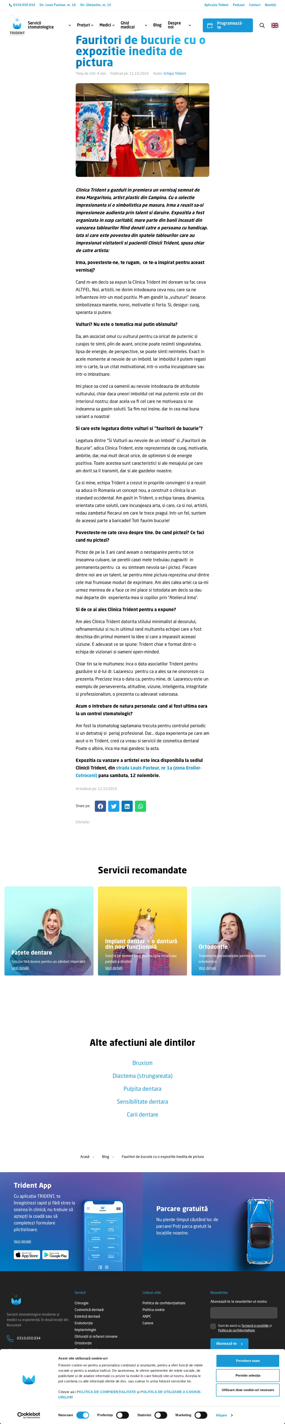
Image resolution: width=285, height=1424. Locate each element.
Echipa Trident (175, 74)
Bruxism (142, 1063)
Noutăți (270, 5)
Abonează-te (226, 1344)
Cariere (147, 1323)
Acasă (84, 1157)
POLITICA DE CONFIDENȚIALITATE (106, 1392)
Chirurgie (82, 1303)
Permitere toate (248, 1361)
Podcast (239, 5)
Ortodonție (83, 1343)
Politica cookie (153, 1310)
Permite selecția (248, 1375)
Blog (157, 25)
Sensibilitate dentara (142, 1102)
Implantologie (85, 1330)
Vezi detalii (20, 968)
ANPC (146, 1317)
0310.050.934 (24, 5)
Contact (255, 5)
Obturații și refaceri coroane (96, 1337)
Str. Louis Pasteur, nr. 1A (57, 5)
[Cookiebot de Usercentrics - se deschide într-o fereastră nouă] (28, 1415)
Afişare (221, 1415)
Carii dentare (142, 1115)
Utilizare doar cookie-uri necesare (248, 1390)
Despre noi (174, 25)
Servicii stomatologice (41, 25)
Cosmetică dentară (89, 1310)
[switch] (122, 1415)
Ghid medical (128, 25)
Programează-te (230, 26)
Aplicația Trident (216, 5)
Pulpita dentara (142, 1089)
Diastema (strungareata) (143, 1076)
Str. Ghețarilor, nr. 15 (95, 5)
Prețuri (83, 25)
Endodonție (84, 1323)
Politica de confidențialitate (163, 1303)
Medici (105, 25)
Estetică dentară (87, 1317)
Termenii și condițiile (255, 1325)
